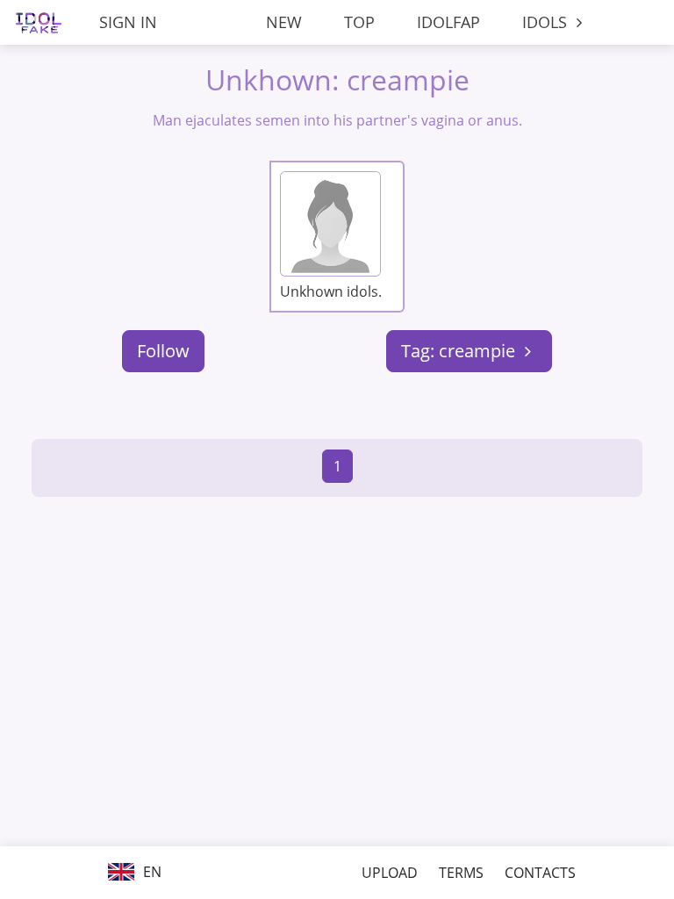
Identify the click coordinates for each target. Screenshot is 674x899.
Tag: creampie (460, 351)
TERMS (461, 872)
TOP (359, 21)
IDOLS (546, 21)
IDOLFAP (448, 21)
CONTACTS (540, 872)
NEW (284, 21)
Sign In (128, 21)
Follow (163, 351)
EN (150, 871)
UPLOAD (390, 872)
